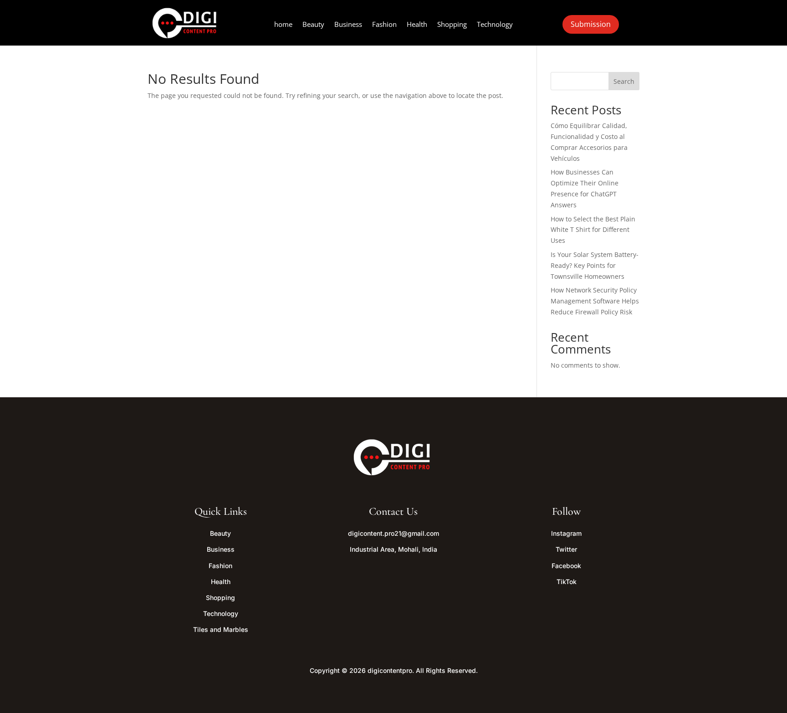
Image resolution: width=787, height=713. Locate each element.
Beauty (313, 25)
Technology (495, 25)
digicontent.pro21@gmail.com (393, 533)
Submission (591, 24)
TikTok (567, 581)
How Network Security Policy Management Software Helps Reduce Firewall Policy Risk (595, 301)
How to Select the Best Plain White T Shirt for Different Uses (593, 230)
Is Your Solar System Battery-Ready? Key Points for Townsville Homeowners (595, 265)
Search (623, 81)
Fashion (384, 25)
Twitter (566, 549)
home (283, 25)
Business (348, 25)
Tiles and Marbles (220, 629)
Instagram (566, 533)
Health (417, 25)
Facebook (566, 565)
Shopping (452, 25)
